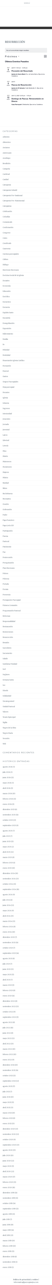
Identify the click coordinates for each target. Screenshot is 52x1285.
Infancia (6, 403)
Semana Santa (8, 680)
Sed (4, 669)
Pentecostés (7, 557)
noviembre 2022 (9, 1006)
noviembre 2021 (9, 1070)
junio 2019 (6, 1225)
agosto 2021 (7, 1086)
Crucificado (7, 243)
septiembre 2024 (9, 889)
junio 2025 (7, 841)
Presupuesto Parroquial (12, 600)
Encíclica (6, 297)
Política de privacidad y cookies (25, 1280)
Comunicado (7, 222)
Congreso (6, 233)
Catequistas (7, 206)
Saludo (5, 659)
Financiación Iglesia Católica (13, 360)
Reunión (6, 643)
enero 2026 (7, 804)
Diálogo (6, 265)
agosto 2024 (7, 895)
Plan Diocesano (9, 568)
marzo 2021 (7, 1113)
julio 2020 (6, 1155)
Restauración (8, 627)
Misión (5, 456)
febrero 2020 (8, 1182)
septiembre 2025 (9, 825)
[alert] (26, 50)
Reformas (6, 616)
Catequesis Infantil (10, 190)
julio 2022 (6, 1028)
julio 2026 (6, 772)
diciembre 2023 (9, 937)
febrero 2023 (8, 990)
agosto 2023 (7, 959)
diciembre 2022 (9, 1001)
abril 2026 (6, 788)
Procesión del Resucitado (22, 71)
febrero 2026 (8, 799)
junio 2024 (7, 905)
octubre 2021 (8, 1076)
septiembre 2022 (9, 1017)
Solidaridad (7, 696)
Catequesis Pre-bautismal (12, 195)
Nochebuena (7, 494)
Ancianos (6, 148)
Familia (5, 339)
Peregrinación (8, 563)
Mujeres (6, 472)
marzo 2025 (7, 857)
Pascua (5, 536)
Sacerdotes (7, 648)
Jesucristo (6, 419)
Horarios (6, 392)
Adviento (6, 137)
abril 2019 (6, 1235)
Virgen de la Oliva (9, 728)
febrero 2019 (7, 1246)
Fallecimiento (8, 334)
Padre (5, 515)
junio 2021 (6, 1097)
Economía (7, 286)
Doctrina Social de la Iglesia (13, 275)
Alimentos (7, 142)
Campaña (6, 169)
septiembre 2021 (9, 1081)
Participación (8, 531)
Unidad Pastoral (9, 707)
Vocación (6, 738)
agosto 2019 (7, 1214)
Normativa (7, 499)
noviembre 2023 (9, 943)
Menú (27, 3)
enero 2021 (7, 1124)
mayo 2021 (7, 1102)
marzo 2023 (7, 985)
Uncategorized (8, 701)
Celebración (7, 211)
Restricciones (8, 632)
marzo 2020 (7, 1177)
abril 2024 (6, 916)
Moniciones (7, 467)
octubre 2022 (8, 1012)
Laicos (5, 435)
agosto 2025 (7, 831)
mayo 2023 (7, 975)
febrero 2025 (8, 863)
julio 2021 (6, 1092)
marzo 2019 (7, 1241)
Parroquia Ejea (26, 15)
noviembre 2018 (9, 1262)
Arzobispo (6, 158)
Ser (4, 685)
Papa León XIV (8, 526)
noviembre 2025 (9, 815)
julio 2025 (6, 836)
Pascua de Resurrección (21, 85)
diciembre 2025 (9, 809)
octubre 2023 (8, 948)
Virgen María (8, 733)
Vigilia (5, 722)
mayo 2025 (7, 847)
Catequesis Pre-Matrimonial (13, 201)
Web (4, 744)
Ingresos (6, 408)
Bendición (6, 163)
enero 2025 (7, 868)
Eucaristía (6, 318)
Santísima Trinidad (10, 664)
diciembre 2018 (8, 1257)
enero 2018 (7, 1267)
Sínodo (5, 691)
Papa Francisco (8, 520)
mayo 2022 (7, 1038)
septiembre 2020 (9, 1145)
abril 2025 (6, 852)
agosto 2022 (7, 1022)
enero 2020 (7, 1187)
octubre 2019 (7, 1203)
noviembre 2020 (9, 1134)
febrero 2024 (8, 927)
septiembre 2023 (9, 953)
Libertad (6, 440)
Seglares (6, 674)
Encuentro (7, 302)
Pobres (5, 573)
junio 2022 (7, 1033)
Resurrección (8, 637)
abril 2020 (7, 1171)
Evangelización (8, 323)
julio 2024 (6, 900)
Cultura (5, 259)
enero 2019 (7, 1251)
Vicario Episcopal (9, 717)
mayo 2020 (7, 1166)
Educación (7, 291)
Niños (5, 488)
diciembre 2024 (9, 873)
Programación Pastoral (12, 611)
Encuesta (6, 307)
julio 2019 (6, 1219)
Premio (5, 589)
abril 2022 (6, 1044)
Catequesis (7, 185)
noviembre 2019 (9, 1198)
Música (5, 478)
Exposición (7, 328)
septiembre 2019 (9, 1209)
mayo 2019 (7, 1230)
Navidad (6, 483)
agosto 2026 (7, 767)
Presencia (6, 595)
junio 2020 (7, 1161)
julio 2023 (6, 964)
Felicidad (6, 350)
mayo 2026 (7, 783)
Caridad (5, 179)
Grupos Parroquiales (10, 382)
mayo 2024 (7, 911)
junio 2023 (6, 969)
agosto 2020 (7, 1150)
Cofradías (6, 217)
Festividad (6, 355)
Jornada (6, 424)
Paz (4, 552)
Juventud (6, 430)
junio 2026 (7, 778)
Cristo (5, 238)
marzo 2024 (7, 921)
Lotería (5, 446)
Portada (6, 584)
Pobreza (6, 579)
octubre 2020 (8, 1140)
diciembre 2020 (9, 1129)
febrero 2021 (8, 1118)
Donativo (6, 281)
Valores (5, 712)
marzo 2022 (7, 1049)
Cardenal (6, 174)
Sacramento (7, 653)
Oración (6, 504)
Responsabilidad (9, 621)
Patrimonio (7, 547)
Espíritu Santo (8, 313)
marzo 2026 (7, 794)
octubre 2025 (8, 820)
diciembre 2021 (8, 1065)
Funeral (6, 371)
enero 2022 (7, 1060)
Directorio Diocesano (11, 270)
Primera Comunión (10, 605)
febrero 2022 (8, 1054)
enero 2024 (7, 932)
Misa (4, 451)
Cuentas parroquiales (11, 254)
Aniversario (7, 153)
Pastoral (6, 541)
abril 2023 (6, 980)
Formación (7, 366)
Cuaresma (6, 249)
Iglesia (5, 398)
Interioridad (7, 414)
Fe (3, 344)
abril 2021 (6, 1108)
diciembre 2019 (8, 1193)
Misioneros (7, 462)
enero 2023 (7, 996)
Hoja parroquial (8, 387)
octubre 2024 (8, 884)
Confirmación (8, 227)
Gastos (5, 376)
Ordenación (7, 509)
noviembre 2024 (9, 879)
